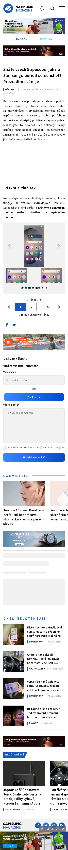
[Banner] (34, 841)
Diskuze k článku (15, 358)
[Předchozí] (9, 307)
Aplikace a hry (37, 668)
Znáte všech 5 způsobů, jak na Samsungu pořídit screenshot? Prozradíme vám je (32, 75)
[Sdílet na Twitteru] (14, 325)
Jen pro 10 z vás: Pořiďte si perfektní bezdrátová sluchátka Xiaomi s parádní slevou (24, 517)
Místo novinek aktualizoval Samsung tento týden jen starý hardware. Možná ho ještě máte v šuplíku (44, 631)
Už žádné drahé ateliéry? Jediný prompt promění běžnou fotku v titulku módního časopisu (43, 713)
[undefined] (59, 307)
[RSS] (62, 825)
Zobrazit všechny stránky (34, 315)
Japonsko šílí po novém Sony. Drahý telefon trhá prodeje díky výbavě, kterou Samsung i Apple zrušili (22, 796)
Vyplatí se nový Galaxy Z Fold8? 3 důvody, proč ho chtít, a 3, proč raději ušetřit (45, 686)
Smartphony (36, 641)
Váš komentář (11, 405)
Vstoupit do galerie (32, 288)
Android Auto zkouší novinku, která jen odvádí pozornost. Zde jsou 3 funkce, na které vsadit (43, 659)
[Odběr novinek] (42, 9)
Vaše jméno (9, 372)
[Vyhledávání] (52, 8)
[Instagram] (54, 825)
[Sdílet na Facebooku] (6, 325)
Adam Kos (53, 89)
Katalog (46, 40)
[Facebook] (38, 825)
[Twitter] (46, 825)
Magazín (22, 40)
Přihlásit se (33, 397)
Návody (9, 89)
